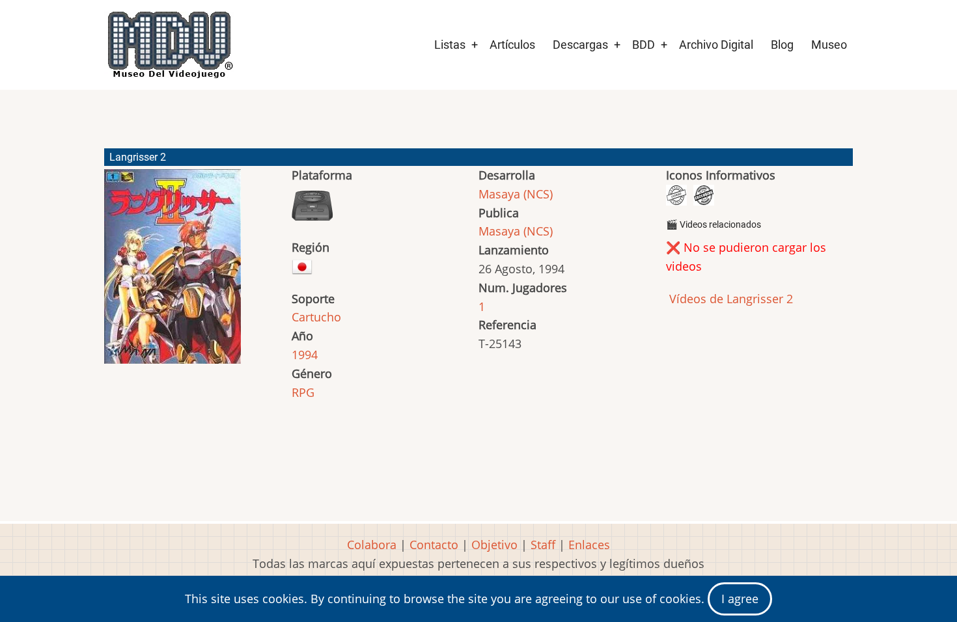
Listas (449, 44)
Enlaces (589, 544)
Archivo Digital (716, 44)
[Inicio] (169, 45)
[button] (172, 272)
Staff (543, 544)
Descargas (580, 44)
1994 (305, 354)
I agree (739, 598)
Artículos (512, 44)
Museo (829, 44)
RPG (303, 392)
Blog (782, 44)
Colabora (371, 544)
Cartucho (316, 317)
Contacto (433, 544)
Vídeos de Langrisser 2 (729, 298)
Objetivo (494, 544)
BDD (643, 44)
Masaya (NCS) (515, 194)
